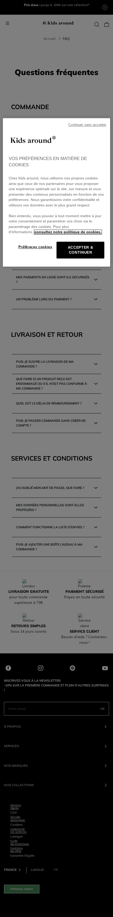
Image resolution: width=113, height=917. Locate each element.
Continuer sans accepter (87, 125)
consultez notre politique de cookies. (67, 232)
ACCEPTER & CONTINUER (80, 250)
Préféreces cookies (35, 247)
